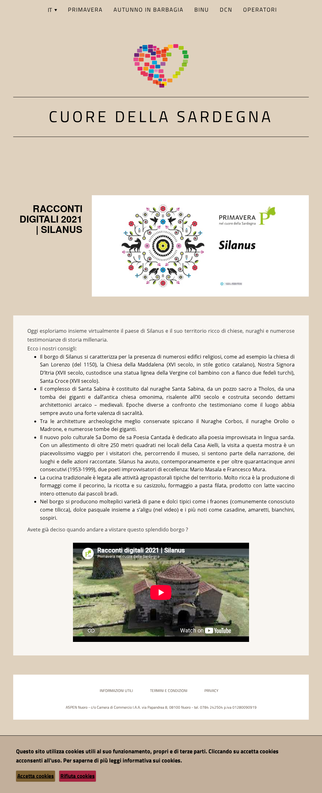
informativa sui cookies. (152, 760)
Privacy (211, 691)
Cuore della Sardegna (161, 116)
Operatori (260, 9)
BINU (201, 9)
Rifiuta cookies (77, 776)
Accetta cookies (35, 776)
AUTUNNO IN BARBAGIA (149, 9)
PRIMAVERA (85, 9)
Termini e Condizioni (168, 691)
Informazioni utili (116, 691)
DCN (226, 9)
